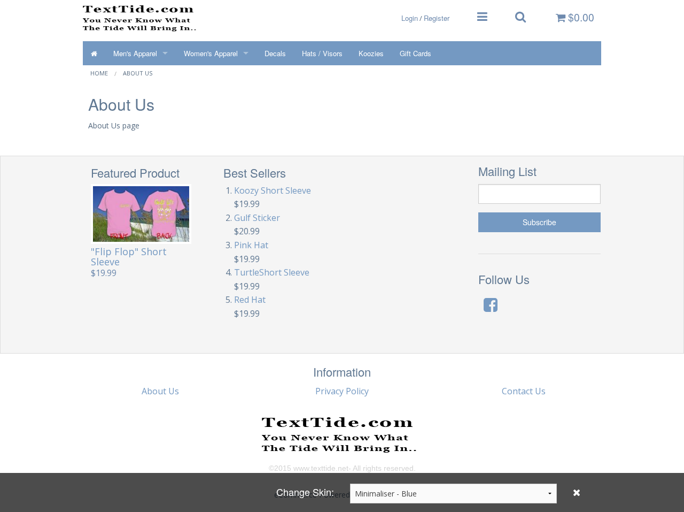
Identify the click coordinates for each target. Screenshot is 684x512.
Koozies (371, 53)
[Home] (94, 53)
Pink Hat (251, 245)
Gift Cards (415, 53)
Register (436, 18)
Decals (275, 53)
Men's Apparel (135, 53)
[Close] (576, 492)
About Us (137, 73)
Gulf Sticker (257, 218)
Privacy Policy (342, 391)
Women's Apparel (211, 53)
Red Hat (250, 299)
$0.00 (579, 17)
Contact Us (524, 391)
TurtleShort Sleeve (271, 272)
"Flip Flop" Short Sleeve (129, 256)
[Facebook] (491, 305)
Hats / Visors (322, 53)
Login (409, 18)
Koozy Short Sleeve (272, 190)
